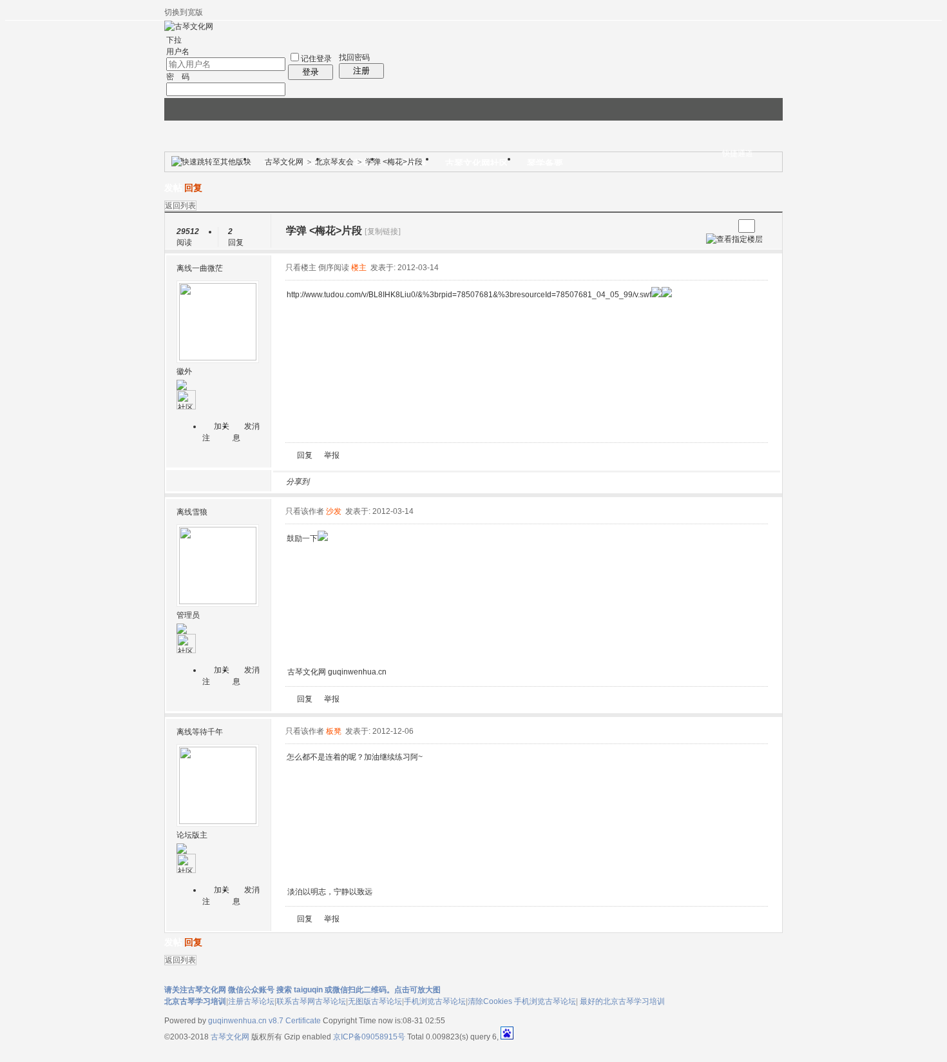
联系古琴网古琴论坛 (311, 1001)
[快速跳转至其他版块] (211, 162)
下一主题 (724, 226)
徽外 (184, 371)
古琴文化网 (284, 161)
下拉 (174, 39)
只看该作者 (304, 511)
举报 (332, 455)
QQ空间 (377, 482)
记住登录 (316, 58)
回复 (193, 188)
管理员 (188, 615)
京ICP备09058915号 (369, 1036)
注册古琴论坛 (251, 1001)
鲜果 (470, 482)
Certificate (303, 1020)
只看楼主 (300, 267)
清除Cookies (490, 1001)
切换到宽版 (183, 12)
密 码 (177, 76)
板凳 (333, 731)
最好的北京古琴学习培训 (622, 1001)
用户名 (177, 51)
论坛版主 (192, 835)
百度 (455, 482)
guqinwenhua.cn (357, 671)
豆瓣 (424, 482)
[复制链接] (383, 231)
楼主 (359, 267)
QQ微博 (362, 482)
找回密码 (354, 57)
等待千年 (207, 731)
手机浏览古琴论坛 (435, 1001)
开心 (393, 482)
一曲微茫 (207, 268)
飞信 (501, 482)
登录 (310, 72)
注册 (361, 70)
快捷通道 (737, 153)
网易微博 (439, 482)
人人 (408, 482)
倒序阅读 (333, 267)
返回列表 (180, 205)
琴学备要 (545, 163)
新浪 (346, 482)
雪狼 (199, 511)
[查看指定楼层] (734, 239)
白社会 (486, 482)
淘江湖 (331, 482)
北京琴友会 (334, 161)
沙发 (333, 511)
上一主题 (711, 226)
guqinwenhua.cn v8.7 (245, 1020)
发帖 (173, 188)
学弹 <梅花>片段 (394, 161)
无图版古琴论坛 (375, 1001)
